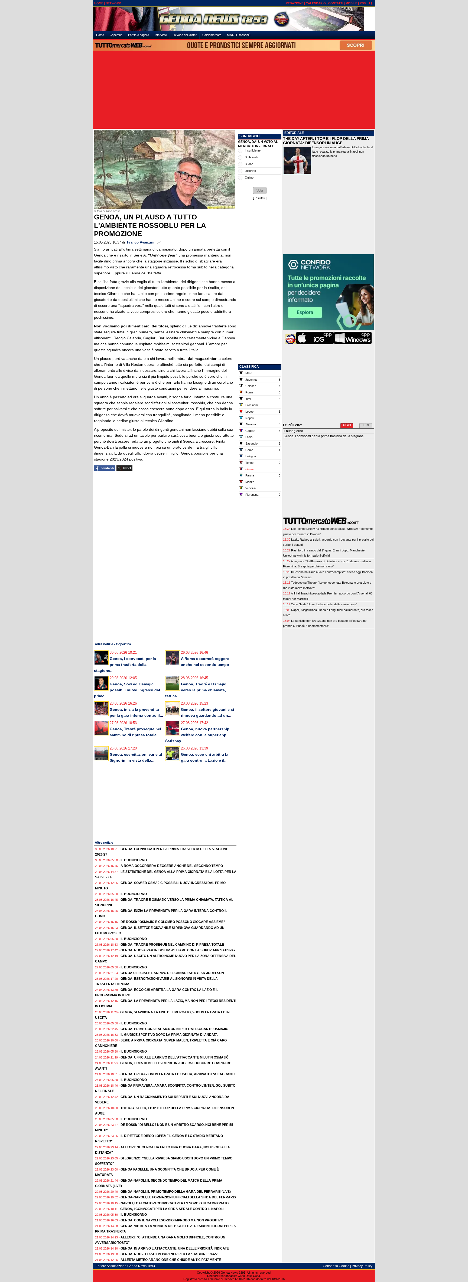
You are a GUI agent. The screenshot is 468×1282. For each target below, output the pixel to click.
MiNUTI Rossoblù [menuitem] (238, 35)
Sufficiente (251, 157)
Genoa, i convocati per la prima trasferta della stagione (324, 436)
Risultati (260, 198)
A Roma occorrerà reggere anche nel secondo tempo (172, 866)
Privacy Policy (362, 1266)
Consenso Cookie (336, 1266)
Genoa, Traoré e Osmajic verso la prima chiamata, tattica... (195, 690)
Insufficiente (253, 150)
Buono (249, 164)
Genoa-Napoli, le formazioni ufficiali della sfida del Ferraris (178, 1197)
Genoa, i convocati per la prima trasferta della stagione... (125, 664)
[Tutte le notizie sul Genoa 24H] (234, 19)
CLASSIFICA (249, 367)
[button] (259, 190)
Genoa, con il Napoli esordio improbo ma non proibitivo (172, 1220)
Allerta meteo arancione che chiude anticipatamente (171, 1260)
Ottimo (249, 177)
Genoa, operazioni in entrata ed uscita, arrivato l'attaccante (178, 1074)
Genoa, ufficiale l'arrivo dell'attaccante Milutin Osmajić (175, 1057)
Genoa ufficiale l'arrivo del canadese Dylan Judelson (172, 973)
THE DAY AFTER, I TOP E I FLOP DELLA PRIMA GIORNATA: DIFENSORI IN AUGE (326, 140)
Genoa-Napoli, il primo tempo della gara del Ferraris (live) (176, 1192)
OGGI (347, 425)
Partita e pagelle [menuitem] (138, 35)
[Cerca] (370, 3)
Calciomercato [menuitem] (211, 35)
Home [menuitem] (100, 35)
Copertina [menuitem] (116, 35)
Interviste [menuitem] (161, 35)
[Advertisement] (234, 90)
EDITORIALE (294, 133)
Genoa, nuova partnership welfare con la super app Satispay (197, 735)
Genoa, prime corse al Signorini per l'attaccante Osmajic (174, 1029)
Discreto (250, 170)
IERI (366, 425)
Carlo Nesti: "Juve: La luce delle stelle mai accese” (324, 604)
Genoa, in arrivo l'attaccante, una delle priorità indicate (175, 1248)
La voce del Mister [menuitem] (185, 35)
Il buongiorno (134, 860)
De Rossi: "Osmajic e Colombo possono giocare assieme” (173, 922)
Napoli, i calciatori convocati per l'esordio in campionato (175, 1203)
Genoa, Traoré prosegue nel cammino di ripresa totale (172, 944)
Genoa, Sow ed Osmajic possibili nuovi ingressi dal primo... (127, 690)
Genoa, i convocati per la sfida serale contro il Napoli (171, 1209)
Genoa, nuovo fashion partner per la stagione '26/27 (169, 1254)
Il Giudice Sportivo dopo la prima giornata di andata (169, 1035)
